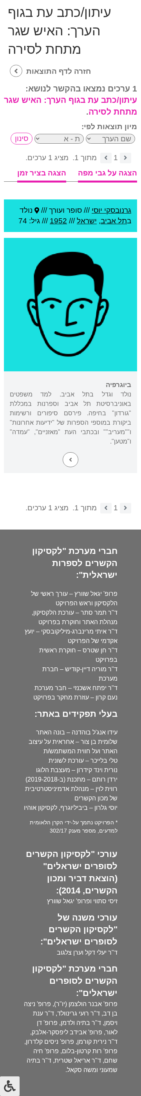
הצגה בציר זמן (41, 173)
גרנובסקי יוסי (111, 210)
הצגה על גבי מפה (107, 173)
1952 (58, 221)
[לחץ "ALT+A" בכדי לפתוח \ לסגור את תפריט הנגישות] (10, 1086)
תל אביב (114, 221)
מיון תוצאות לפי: (109, 126)
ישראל (87, 221)
